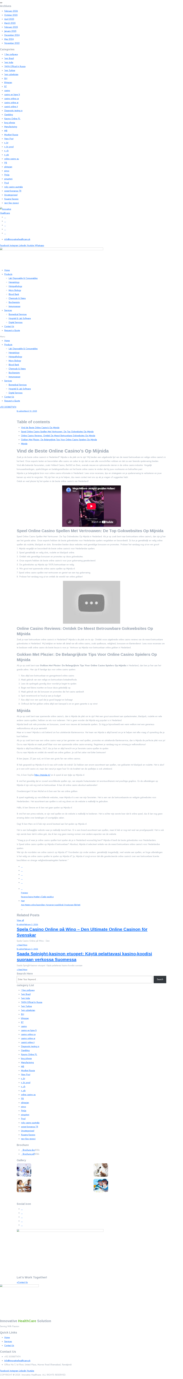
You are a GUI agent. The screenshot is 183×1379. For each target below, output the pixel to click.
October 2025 (11, 15)
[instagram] (5, 225)
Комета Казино (11, 198)
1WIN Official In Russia (14, 66)
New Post (8, 138)
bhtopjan (8, 82)
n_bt (6, 142)
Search (160, 979)
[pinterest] (5, 229)
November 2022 (12, 43)
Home (7, 270)
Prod (6, 182)
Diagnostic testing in (13, 110)
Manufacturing (10, 126)
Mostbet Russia (11, 134)
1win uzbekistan (11, 74)
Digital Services (16, 322)
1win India (8, 62)
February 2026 (11, 11)
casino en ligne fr (12, 94)
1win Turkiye (9, 70)
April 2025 (9, 19)
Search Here (25, 973)
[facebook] (5, 217)
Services (8, 310)
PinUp (7, 174)
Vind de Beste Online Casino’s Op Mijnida (40, 427)
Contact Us (9, 326)
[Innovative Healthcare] (6, 210)
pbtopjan (8, 166)
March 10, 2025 (30, 411)
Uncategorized (10, 194)
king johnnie (9, 122)
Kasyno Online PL (12, 118)
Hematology (14, 282)
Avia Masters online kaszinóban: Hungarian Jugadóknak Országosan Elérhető (50, 904)
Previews (24, 892)
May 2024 (9, 39)
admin (20, 411)
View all (20, 920)
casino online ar (11, 102)
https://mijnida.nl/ (42, 774)
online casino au (11, 158)
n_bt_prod (9, 146)
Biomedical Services (18, 314)
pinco (6, 170)
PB (5, 162)
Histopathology (15, 286)
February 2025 (11, 27)
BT (5, 86)
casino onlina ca (11, 98)
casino (7, 90)
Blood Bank (14, 294)
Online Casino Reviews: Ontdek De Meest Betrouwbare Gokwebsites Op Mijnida (58, 435)
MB (5, 130)
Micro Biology (15, 290)
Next (23, 900)
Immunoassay (14, 306)
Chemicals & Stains (17, 298)
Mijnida (24, 443)
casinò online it (11, 106)
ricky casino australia (13, 186)
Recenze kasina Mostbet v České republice (37, 896)
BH (5, 78)
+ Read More (22, 945)
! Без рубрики (11, 54)
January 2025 (10, 31)
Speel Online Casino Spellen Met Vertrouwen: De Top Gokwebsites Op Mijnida (57, 431)
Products (8, 274)
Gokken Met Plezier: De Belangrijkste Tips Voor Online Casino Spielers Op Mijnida (59, 439)
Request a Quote (12, 330)
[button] (91, 337)
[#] (22, 1208)
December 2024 (12, 35)
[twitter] (5, 221)
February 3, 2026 (31, 924)
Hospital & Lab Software (20, 318)
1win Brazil (9, 58)
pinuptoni (8, 178)
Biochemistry (14, 302)
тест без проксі (11, 202)
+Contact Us (22, 1282)
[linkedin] (5, 233)
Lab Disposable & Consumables (23, 278)
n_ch (6, 150)
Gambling (8, 114)
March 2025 (10, 23)
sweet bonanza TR (12, 190)
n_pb (6, 154)
